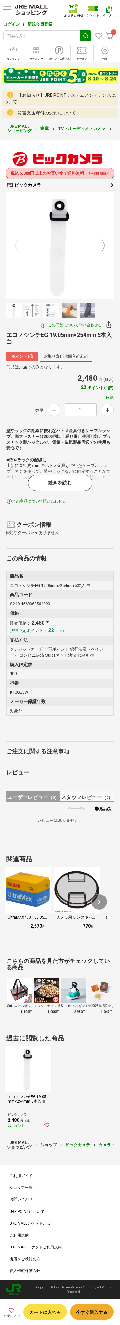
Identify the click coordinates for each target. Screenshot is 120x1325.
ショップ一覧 (21, 1187)
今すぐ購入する (92, 1312)
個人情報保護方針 (25, 1271)
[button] (99, 902)
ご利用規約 (19, 1235)
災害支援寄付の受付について (47, 112)
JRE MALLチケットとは (30, 1223)
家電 (45, 128)
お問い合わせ (21, 1199)
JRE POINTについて (27, 1211)
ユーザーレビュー (33, 797)
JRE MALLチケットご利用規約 (36, 1247)
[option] (60, 245)
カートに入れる (45, 1312)
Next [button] (100, 246)
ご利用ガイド (21, 1175)
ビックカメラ (27, 185)
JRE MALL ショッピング (19, 128)
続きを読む (60, 483)
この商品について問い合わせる (75, 325)
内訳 (110, 397)
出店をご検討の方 (25, 1259)
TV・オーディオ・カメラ (82, 128)
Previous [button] (20, 246)
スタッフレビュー (87, 797)
